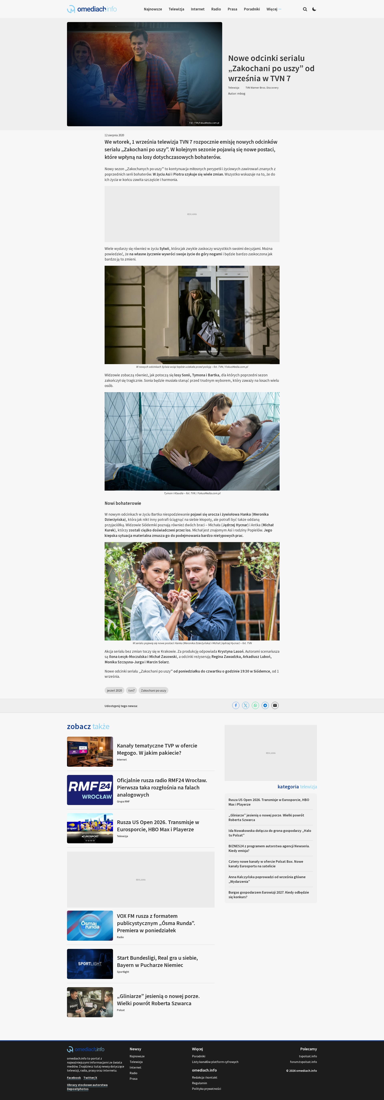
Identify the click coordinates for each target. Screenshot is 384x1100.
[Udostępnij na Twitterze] (245, 705)
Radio (216, 9)
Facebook (74, 1078)
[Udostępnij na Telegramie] (265, 705)
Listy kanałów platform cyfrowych (215, 1062)
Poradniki (252, 9)
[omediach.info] (85, 1051)
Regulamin (199, 1083)
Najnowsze (153, 9)
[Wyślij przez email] (275, 705)
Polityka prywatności (206, 1089)
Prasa (232, 9)
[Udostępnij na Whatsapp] (255, 705)
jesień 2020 (114, 690)
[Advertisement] (192, 214)
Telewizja (176, 9)
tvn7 (131, 690)
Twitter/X (90, 1078)
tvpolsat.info (308, 1056)
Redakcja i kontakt (204, 1077)
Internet (198, 9)
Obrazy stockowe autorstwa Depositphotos (87, 1087)
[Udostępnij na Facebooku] (235, 705)
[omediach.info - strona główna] (92, 9)
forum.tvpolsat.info (303, 1062)
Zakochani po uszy (153, 690)
